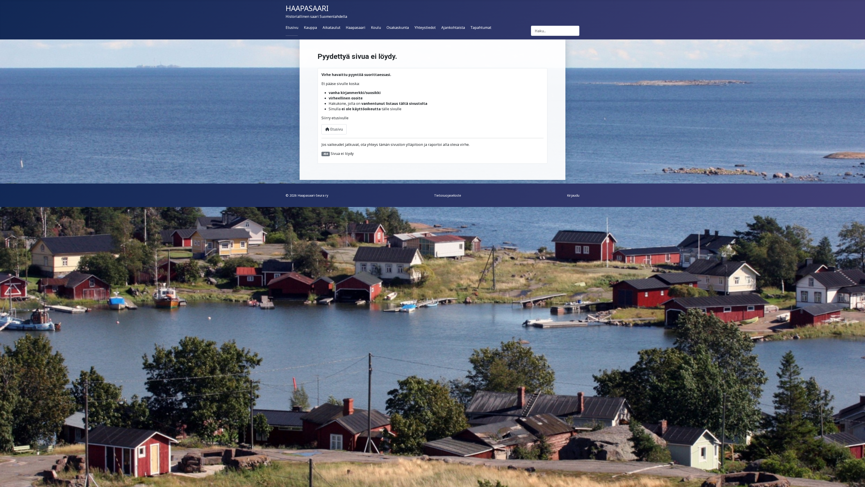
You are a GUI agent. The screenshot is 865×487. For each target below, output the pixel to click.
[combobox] (555, 31)
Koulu (376, 27)
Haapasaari (355, 27)
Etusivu (292, 27)
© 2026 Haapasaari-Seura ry (307, 195)
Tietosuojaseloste (447, 195)
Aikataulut (331, 27)
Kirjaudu (573, 195)
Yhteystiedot (425, 27)
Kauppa (310, 27)
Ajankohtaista (453, 27)
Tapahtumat (480, 27)
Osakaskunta (398, 27)
